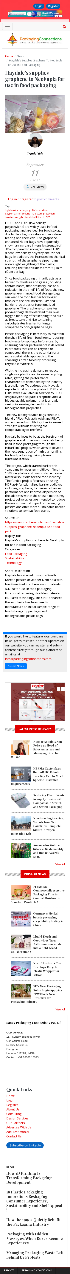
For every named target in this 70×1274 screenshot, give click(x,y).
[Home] (35, 39)
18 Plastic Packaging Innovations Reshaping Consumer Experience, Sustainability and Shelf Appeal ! (34, 1200)
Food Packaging (16, 554)
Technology (13, 563)
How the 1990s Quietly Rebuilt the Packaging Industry (33, 1222)
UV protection (40, 210)
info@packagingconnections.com (28, 659)
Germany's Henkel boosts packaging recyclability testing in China (48, 919)
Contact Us (14, 1136)
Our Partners (15, 1123)
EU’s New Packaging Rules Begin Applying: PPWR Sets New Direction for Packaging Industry (37, 994)
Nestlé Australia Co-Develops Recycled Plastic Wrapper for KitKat (47, 969)
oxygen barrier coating (17, 213)
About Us (12, 1109)
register (27, 199)
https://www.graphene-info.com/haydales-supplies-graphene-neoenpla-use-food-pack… (34, 526)
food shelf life (33, 217)
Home (9, 56)
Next (61, 17)
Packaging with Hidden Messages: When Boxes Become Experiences (34, 1238)
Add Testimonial (17, 1132)
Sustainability (14, 558)
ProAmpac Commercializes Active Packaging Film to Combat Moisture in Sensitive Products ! (38, 894)
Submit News (16, 666)
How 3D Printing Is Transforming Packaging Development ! (29, 1178)
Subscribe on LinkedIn (25, 1145)
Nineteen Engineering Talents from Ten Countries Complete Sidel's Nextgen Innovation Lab (37, 825)
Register (53, 6)
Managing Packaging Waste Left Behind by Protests (35, 1255)
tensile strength (14, 217)
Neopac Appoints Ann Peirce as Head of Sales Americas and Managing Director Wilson (36, 749)
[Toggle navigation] (7, 26)
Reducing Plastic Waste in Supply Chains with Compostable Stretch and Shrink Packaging (49, 800)
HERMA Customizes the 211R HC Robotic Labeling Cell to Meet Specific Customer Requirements (37, 776)
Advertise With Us (18, 1127)
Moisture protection (43, 213)
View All (60, 864)
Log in (12, 199)
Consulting (14, 1114)
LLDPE (46, 217)
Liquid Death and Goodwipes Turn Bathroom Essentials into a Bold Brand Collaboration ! (36, 944)
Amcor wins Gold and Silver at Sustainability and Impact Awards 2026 (48, 851)
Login (38, 6)
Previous (56, 17)
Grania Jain (35, 153)
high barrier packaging (17, 210)
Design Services (17, 1118)
